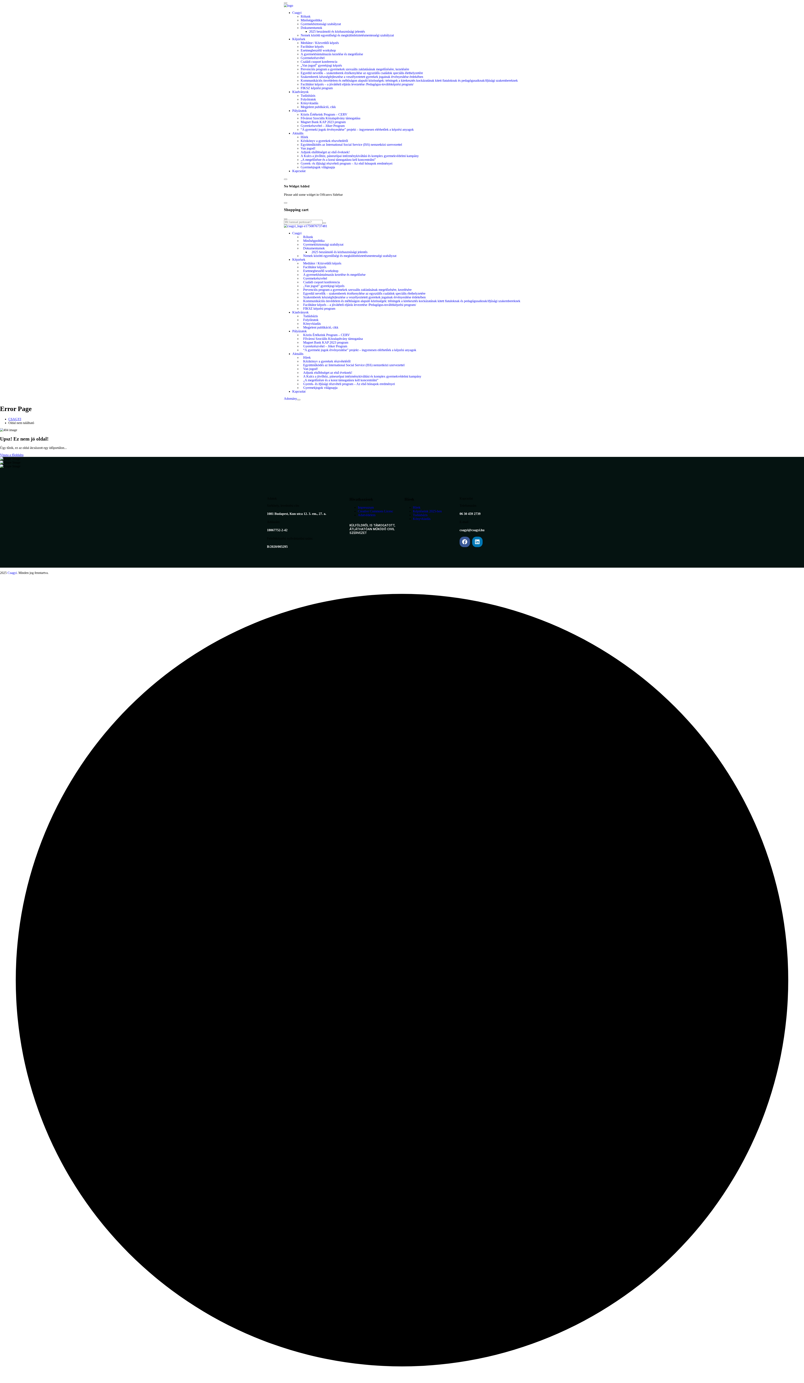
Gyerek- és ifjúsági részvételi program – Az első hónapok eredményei (346, 163)
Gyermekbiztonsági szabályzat (321, 24)
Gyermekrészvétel (313, 58)
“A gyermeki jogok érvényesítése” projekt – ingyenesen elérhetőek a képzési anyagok (357, 129)
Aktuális (297, 133)
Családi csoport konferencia (319, 61)
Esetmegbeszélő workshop (318, 50)
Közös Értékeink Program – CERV (324, 114)
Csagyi (297, 12)
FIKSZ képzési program (317, 88)
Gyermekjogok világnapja (318, 167)
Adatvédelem (366, 515)
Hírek (304, 137)
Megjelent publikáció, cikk (318, 107)
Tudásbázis (308, 95)
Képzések (298, 39)
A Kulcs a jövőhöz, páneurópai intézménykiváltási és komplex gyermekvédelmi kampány (360, 156)
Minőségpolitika (311, 20)
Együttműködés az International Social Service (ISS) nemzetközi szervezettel (351, 144)
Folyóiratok (308, 99)
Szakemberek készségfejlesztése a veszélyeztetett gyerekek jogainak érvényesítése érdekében (362, 77)
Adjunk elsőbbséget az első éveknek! (325, 152)
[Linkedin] (477, 542)
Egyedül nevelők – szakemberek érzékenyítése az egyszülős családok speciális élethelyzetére (362, 73)
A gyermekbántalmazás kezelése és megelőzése (332, 54)
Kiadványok (300, 92)
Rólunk (306, 16)
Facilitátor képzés (312, 46)
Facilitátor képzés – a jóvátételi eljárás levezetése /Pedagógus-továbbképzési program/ (357, 84)
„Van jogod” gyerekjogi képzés (321, 65)
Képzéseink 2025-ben (427, 511)
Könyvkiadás (309, 103)
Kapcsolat (298, 171)
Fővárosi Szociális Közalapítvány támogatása (330, 118)
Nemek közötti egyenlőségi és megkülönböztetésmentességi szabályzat (347, 35)
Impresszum (366, 507)
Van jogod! (308, 148)
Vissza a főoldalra (11, 455)
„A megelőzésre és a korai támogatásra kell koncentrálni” (338, 159)
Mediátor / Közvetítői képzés (320, 43)
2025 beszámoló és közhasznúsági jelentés (337, 31)
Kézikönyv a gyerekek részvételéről (324, 141)
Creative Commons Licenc (375, 511)
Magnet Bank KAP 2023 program (323, 122)
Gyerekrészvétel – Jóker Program (323, 126)
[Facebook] (465, 542)
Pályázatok (299, 110)
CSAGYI (14, 419)
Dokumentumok (311, 28)
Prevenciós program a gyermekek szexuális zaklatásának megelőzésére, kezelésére (355, 69)
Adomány (290, 398)
